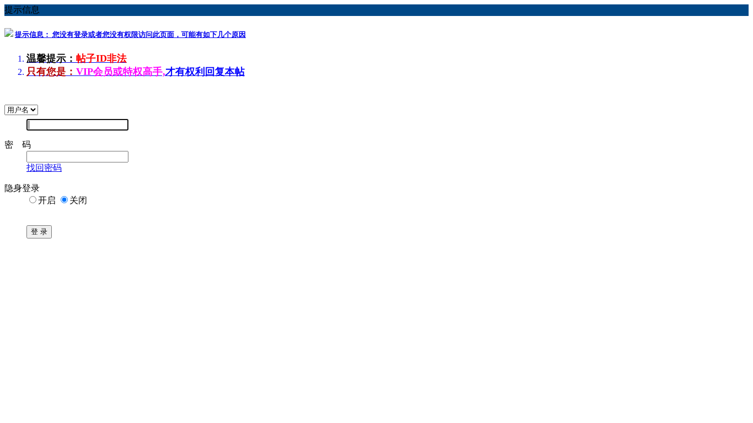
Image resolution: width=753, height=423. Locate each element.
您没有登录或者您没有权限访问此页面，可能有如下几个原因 (130, 34)
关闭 (78, 200)
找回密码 (44, 167)
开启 (47, 200)
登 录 (39, 231)
